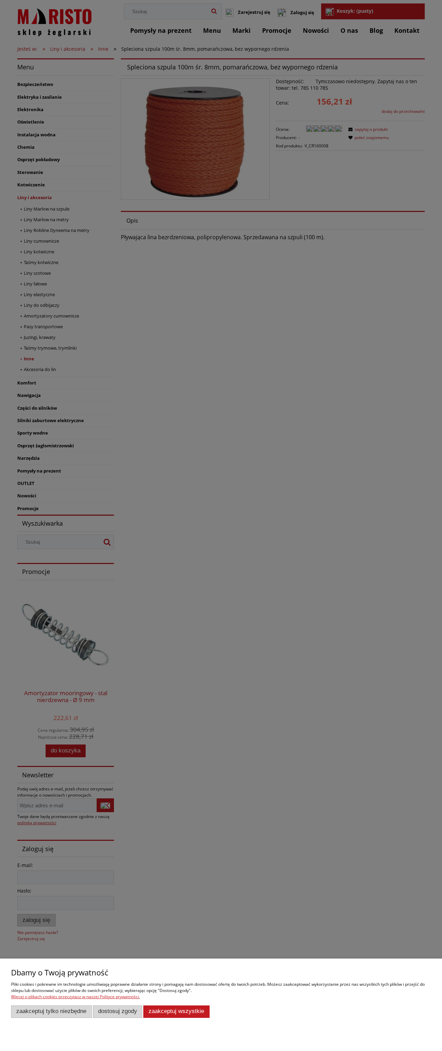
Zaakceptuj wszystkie (176, 1011)
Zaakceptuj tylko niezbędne (51, 1011)
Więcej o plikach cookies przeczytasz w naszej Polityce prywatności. (75, 997)
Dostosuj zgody (117, 1011)
